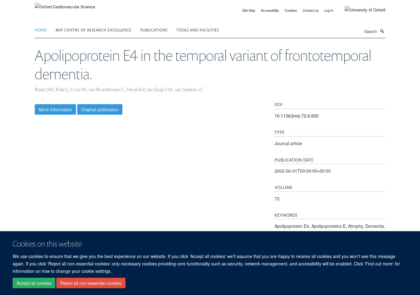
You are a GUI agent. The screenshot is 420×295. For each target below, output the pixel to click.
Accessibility (270, 10)
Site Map (248, 10)
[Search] (381, 30)
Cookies (291, 10)
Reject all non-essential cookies (90, 283)
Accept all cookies (34, 283)
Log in (328, 10)
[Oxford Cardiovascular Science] (65, 4)
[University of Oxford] (360, 10)
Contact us (311, 10)
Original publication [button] (99, 109)
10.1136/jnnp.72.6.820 (297, 116)
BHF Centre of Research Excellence (93, 29)
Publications (153, 29)
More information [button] (55, 109)
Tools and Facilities (197, 29)
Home (41, 29)
